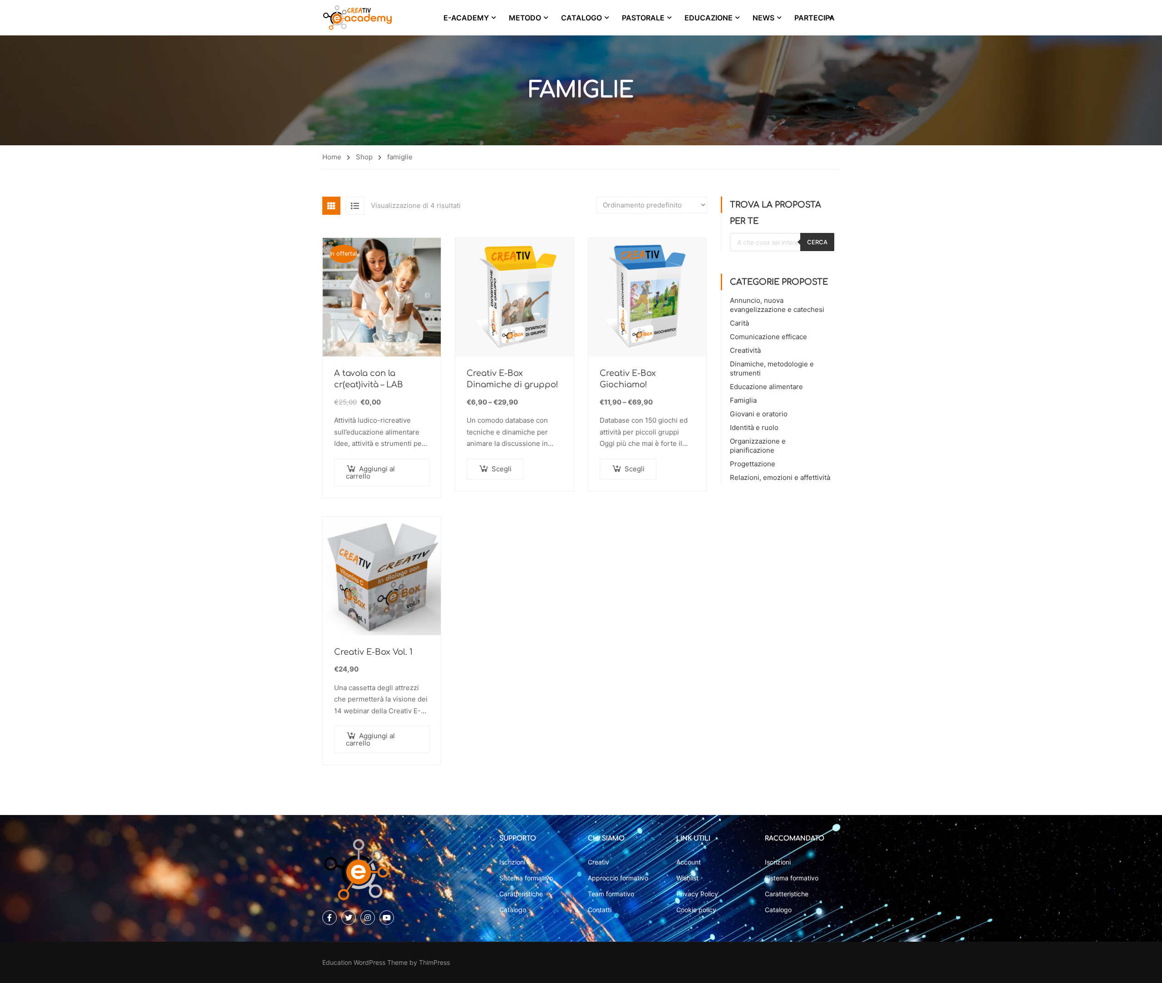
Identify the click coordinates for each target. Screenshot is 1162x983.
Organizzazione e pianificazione (758, 445)
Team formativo (611, 894)
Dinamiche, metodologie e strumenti (772, 368)
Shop (364, 157)
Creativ (598, 862)
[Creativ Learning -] (357, 18)
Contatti (599, 910)
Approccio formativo (618, 878)
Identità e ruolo (754, 427)
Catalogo (581, 17)
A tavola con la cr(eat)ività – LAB (368, 379)
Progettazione (752, 463)
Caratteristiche (521, 894)
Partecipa (814, 17)
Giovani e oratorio (759, 414)
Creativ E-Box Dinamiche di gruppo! (512, 379)
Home (331, 157)
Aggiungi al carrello (370, 472)
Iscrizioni (512, 862)
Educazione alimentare (766, 386)
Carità (739, 323)
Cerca (817, 242)
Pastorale (643, 17)
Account (688, 862)
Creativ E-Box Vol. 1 (373, 652)
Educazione (708, 17)
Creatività (745, 350)
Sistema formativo (526, 878)
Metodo (525, 17)
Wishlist (687, 878)
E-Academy (466, 17)
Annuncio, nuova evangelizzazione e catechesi (777, 305)
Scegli (502, 468)
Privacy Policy (697, 894)
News (763, 17)
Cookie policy (696, 910)
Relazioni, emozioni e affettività (780, 477)
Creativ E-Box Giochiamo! (628, 379)
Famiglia (743, 400)
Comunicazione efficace (768, 336)
